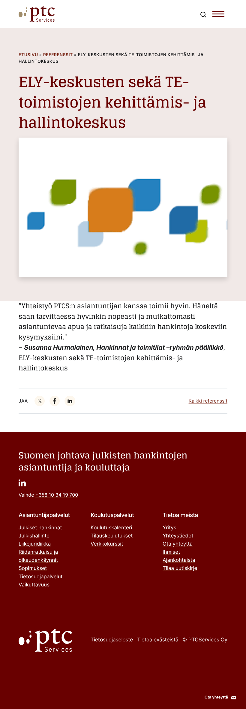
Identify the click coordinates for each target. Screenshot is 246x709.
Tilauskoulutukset (112, 536)
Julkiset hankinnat (40, 528)
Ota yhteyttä (178, 544)
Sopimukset (33, 568)
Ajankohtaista (179, 560)
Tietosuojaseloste (112, 640)
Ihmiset (171, 552)
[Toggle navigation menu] (218, 15)
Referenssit (58, 54)
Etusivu (28, 54)
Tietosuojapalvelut (41, 577)
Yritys (169, 528)
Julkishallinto (34, 536)
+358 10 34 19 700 (56, 495)
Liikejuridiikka (35, 544)
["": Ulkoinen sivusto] (39, 401)
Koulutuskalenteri (111, 528)
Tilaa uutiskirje (180, 568)
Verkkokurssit (107, 544)
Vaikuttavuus (34, 585)
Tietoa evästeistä (157, 640)
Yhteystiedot (178, 536)
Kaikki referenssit (208, 401)
